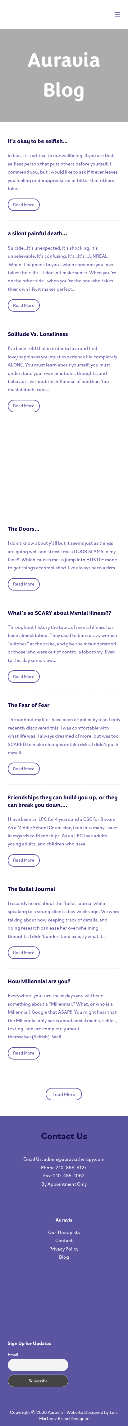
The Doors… (23, 529)
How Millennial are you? (39, 981)
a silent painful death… (37, 233)
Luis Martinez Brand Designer (78, 1415)
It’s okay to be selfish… (38, 141)
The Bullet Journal (31, 889)
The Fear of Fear (29, 705)
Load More (64, 1094)
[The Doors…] (64, 473)
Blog (64, 1257)
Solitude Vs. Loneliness (38, 334)
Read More (26, 206)
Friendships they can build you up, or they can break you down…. (62, 801)
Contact (64, 1240)
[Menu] (117, 14)
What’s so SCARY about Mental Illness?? (59, 613)
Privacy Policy (63, 1249)
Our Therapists (64, 1232)
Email (13, 1354)
